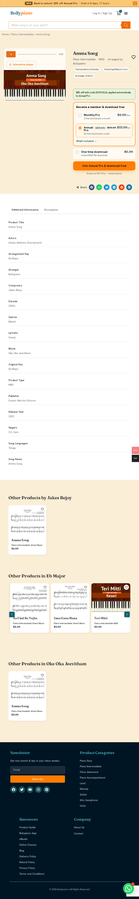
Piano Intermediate (22, 34)
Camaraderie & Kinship (87, 69)
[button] (92, 187)
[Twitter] (22, 789)
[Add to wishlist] (42, 509)
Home (5, 34)
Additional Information (24, 209)
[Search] (125, 25)
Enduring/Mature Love (115, 69)
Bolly (21, 13)
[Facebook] (13, 789)
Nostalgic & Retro (84, 75)
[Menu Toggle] (126, 13)
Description (51, 209)
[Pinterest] (46, 789)
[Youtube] (30, 789)
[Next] (127, 614)
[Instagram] (38, 789)
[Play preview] (11, 54)
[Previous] (12, 614)
